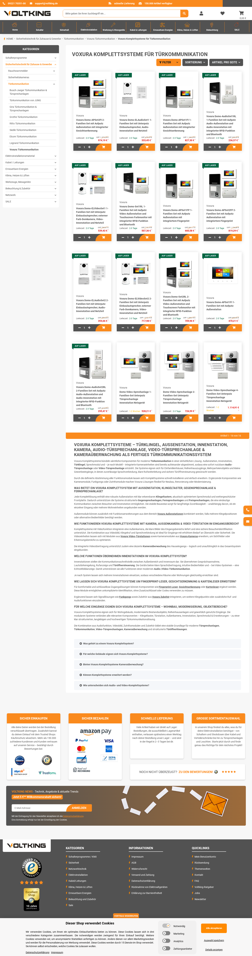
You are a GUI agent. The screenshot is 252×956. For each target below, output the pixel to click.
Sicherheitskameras (18, 77)
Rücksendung (202, 862)
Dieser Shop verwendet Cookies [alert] (90, 923)
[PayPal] (81, 740)
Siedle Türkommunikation (23, 130)
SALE (8, 201)
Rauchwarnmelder (18, 70)
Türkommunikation (18, 83)
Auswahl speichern (214, 940)
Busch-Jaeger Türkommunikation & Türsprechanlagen (28, 92)
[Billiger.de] (20, 772)
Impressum (137, 856)
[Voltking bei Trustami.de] (47, 772)
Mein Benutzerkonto (205, 856)
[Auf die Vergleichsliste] (111, 75)
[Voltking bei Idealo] (20, 760)
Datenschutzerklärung (73, 816)
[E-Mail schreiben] (247, 521)
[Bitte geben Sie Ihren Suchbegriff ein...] (184, 13)
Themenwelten (202, 869)
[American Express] (108, 748)
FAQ (197, 881)
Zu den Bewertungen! (196, 772)
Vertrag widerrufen (126, 916)
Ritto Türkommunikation (22, 123)
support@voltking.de (46, 3)
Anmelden (79, 808)
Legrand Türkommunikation (24, 143)
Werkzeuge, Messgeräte (18, 182)
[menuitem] (15, 27)
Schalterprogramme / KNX (83, 856)
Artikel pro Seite (224, 62)
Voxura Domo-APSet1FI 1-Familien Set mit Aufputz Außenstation (220, 306)
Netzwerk (10, 195)
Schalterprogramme (16, 57)
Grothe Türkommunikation (24, 117)
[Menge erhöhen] (89, 147)
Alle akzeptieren (214, 928)
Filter (166, 62)
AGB (133, 862)
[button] (201, 13)
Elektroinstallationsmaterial (20, 156)
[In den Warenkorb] (103, 147)
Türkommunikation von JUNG (25, 100)
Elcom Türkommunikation (23, 136)
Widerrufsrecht (139, 869)
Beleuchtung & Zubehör (17, 188)
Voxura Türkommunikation (24, 149)
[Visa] (109, 740)
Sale (71, 905)
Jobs (197, 893)
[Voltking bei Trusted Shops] (47, 760)
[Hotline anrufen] (247, 510)
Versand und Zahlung (142, 875)
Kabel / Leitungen (14, 162)
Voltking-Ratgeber (204, 887)
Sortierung (193, 62)
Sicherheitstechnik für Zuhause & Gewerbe (28, 64)
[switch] (166, 926)
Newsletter (200, 899)
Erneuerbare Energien (16, 169)
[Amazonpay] (95, 731)
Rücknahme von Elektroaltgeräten (149, 887)
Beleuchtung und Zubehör (82, 899)
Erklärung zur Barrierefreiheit (146, 893)
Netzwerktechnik (77, 869)
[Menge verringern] (79, 147)
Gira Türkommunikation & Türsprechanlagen (23, 108)
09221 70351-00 (17, 3)
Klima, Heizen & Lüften (17, 175)
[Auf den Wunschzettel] (111, 82)
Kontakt (199, 875)
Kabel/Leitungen (77, 881)
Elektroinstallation (78, 875)
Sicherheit (74, 862)
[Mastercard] (81, 748)
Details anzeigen (214, 949)
